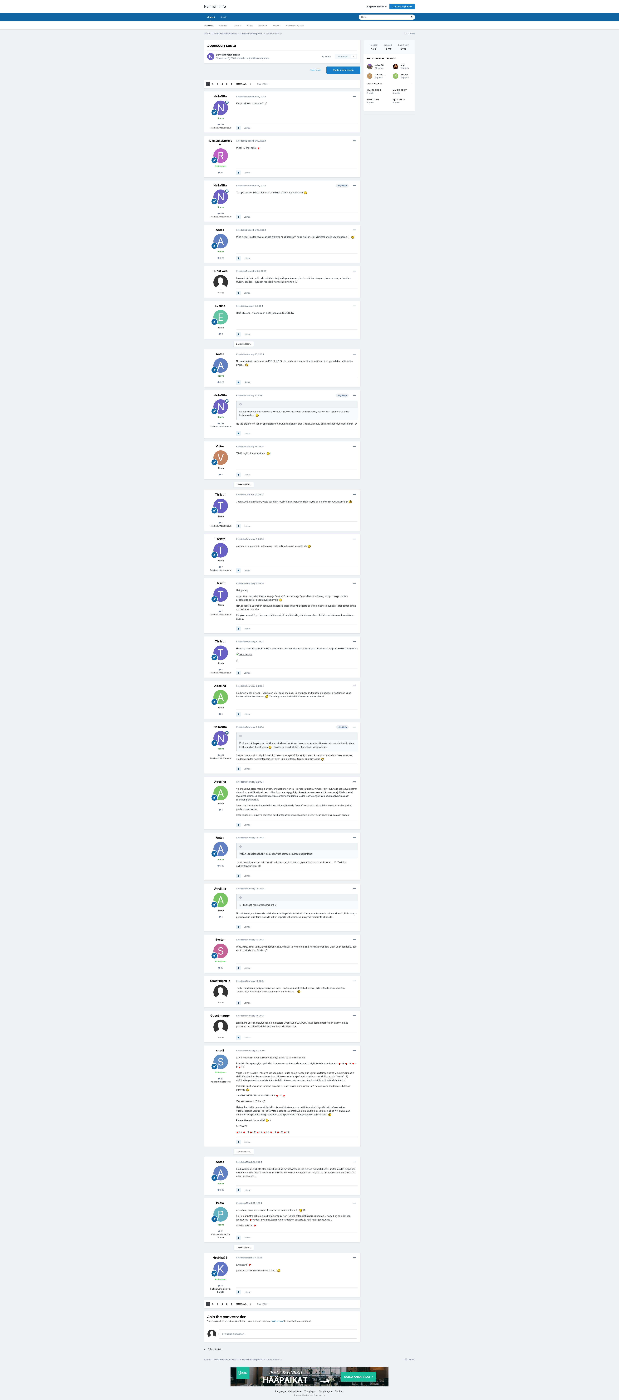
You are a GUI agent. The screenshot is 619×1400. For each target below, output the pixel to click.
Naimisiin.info (215, 6)
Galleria (237, 25)
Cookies (339, 1391)
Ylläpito (276, 25)
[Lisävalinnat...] (354, 96)
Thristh (220, 494)
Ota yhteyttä (325, 1391)
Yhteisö (211, 17)
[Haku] (411, 17)
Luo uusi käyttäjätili (402, 6)
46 (221, 1285)
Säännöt (263, 25)
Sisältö (224, 17)
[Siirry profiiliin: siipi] (395, 66)
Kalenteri (223, 25)
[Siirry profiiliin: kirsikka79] (220, 1269)
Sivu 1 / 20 (262, 84)
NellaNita (234, 54)
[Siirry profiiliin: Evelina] (220, 317)
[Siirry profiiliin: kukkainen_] (369, 76)
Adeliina (220, 685)
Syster (220, 939)
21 (221, 1231)
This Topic (398, 17)
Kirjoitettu (251, 96)
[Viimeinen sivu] (250, 84)
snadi (220, 1050)
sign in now (278, 1321)
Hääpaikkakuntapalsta (257, 58)
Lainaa (247, 128)
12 (221, 1078)
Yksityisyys (310, 1391)
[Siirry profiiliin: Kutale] (395, 76)
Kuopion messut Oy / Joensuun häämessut (258, 615)
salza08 (379, 65)
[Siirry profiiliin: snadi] (220, 1062)
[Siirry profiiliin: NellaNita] (210, 56)
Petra (220, 1203)
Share (327, 56)
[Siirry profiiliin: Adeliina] (220, 697)
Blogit (250, 25)
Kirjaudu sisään (376, 6)
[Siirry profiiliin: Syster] (220, 951)
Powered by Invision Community (309, 1395)
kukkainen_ (380, 74)
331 (222, 124)
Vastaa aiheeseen (343, 70)
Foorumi (208, 25)
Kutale (404, 74)
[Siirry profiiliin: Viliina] (220, 457)
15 (221, 172)
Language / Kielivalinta (287, 1391)
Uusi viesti (315, 70)
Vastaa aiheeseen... (235, 1334)
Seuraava (241, 84)
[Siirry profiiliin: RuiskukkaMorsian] (220, 155)
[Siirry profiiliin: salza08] (370, 66)
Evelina (220, 306)
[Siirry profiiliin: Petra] (220, 1214)
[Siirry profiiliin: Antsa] (220, 241)
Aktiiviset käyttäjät (295, 25)
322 (222, 258)
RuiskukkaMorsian (220, 142)
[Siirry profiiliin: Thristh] (220, 506)
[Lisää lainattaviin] (238, 128)
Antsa (220, 229)
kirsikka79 (220, 1257)
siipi (403, 65)
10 (221, 967)
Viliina (220, 446)
